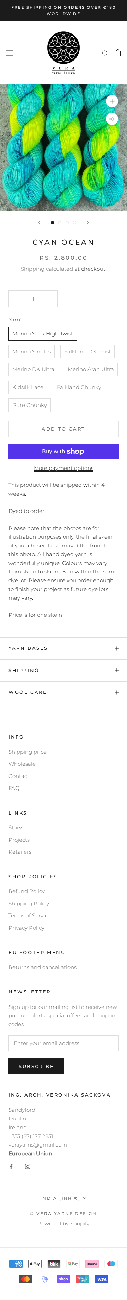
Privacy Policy (26, 927)
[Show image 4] (74, 222)
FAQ (14, 788)
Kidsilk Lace (27, 387)
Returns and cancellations (42, 967)
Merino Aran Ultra (91, 369)
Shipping (23, 670)
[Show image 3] (67, 222)
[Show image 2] (59, 222)
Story (15, 827)
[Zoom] (112, 101)
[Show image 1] (52, 222)
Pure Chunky (29, 405)
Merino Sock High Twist (42, 333)
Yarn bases (28, 648)
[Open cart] (118, 52)
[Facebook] (11, 1166)
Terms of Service (29, 915)
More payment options (63, 468)
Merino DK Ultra (33, 369)
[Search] (105, 53)
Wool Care (27, 692)
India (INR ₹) (60, 1198)
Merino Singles (31, 351)
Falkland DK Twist (87, 351)
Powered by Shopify (63, 1223)
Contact (18, 776)
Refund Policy (26, 891)
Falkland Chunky (79, 387)
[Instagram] (27, 1166)
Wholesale (22, 763)
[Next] (88, 222)
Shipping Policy (28, 903)
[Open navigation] (9, 53)
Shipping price (27, 751)
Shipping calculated (47, 268)
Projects (19, 839)
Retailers (19, 851)
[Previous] (39, 222)
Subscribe (36, 1066)
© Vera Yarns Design (63, 1213)
